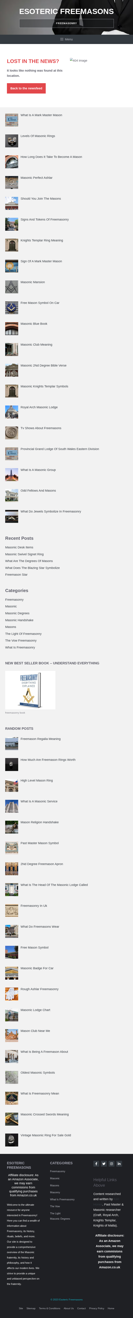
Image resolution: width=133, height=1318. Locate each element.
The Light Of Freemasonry (23, 634)
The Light (55, 1213)
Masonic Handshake (19, 620)
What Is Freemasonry (20, 647)
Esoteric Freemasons (66, 11)
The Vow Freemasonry (21, 640)
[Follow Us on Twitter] (104, 1164)
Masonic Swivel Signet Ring (24, 554)
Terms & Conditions (49, 1308)
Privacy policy (96, 1308)
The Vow (55, 1206)
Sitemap (31, 1308)
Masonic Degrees (17, 613)
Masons (10, 627)
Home (111, 1308)
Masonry (55, 1192)
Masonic (11, 606)
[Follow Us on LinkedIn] (119, 1164)
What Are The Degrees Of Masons (29, 561)
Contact (81, 1308)
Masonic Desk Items (19, 547)
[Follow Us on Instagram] (111, 1164)
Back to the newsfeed (26, 88)
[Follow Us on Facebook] (96, 1164)
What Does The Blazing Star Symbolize (32, 568)
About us (69, 1308)
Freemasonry (14, 599)
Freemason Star (16, 574)
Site (21, 1308)
